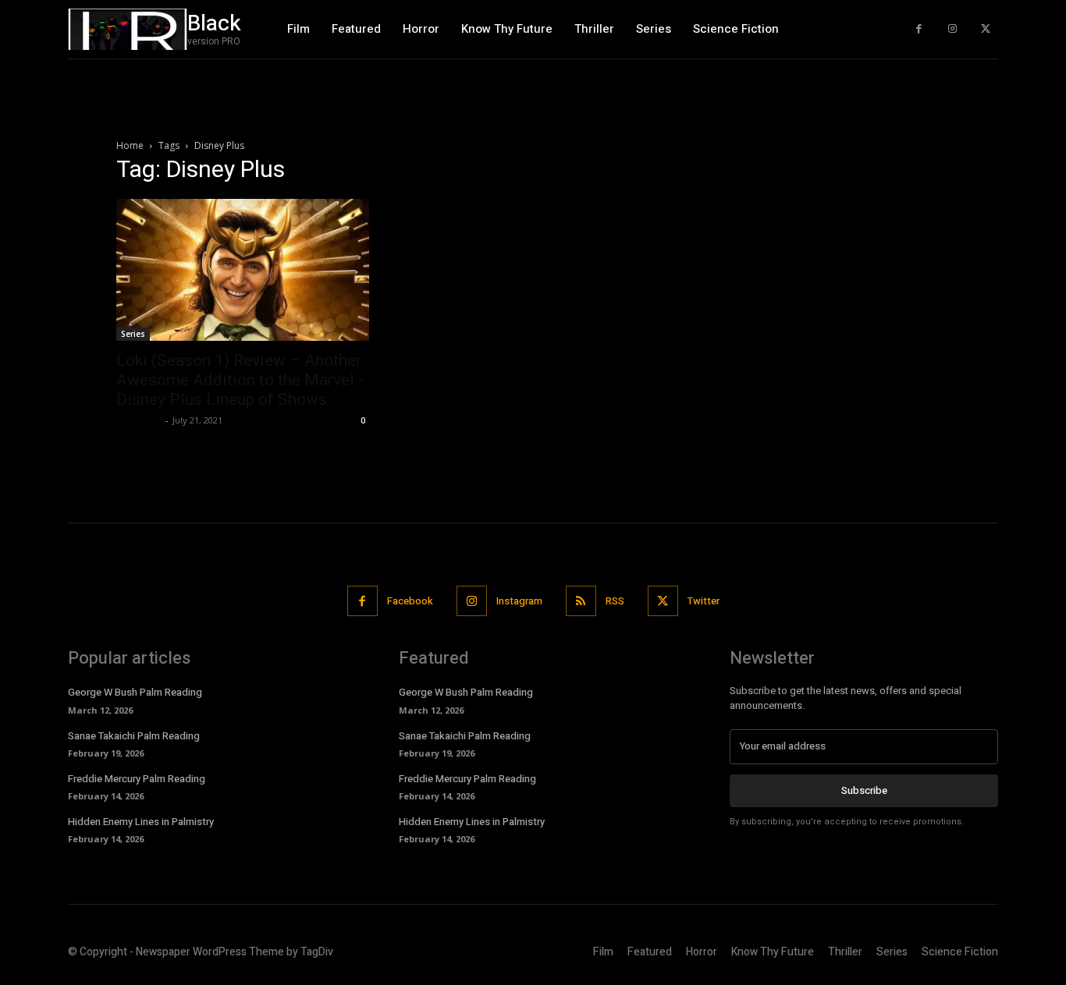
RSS (615, 600)
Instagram (519, 600)
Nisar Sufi (139, 420)
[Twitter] (985, 29)
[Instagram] (952, 29)
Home (130, 145)
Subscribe (864, 790)
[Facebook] (919, 29)
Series (133, 333)
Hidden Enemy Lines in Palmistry (141, 821)
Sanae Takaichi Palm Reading (134, 735)
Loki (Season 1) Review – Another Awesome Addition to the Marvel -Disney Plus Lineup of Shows (240, 380)
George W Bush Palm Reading (135, 692)
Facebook (410, 600)
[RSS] (581, 601)
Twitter (704, 600)
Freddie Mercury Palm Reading (136, 778)
